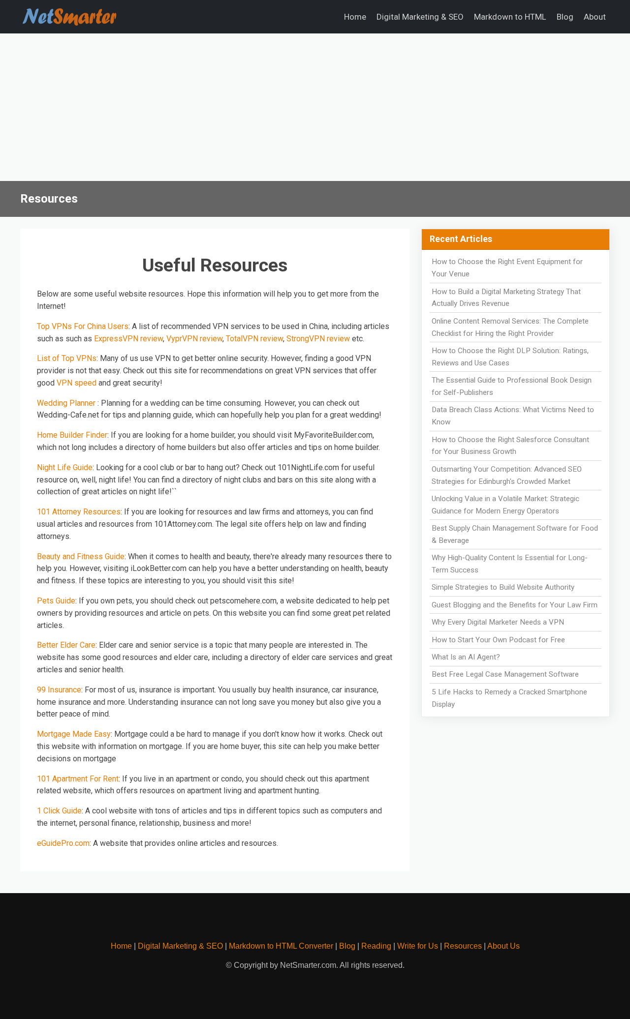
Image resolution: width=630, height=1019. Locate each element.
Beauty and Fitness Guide (81, 556)
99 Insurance (59, 689)
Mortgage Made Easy (74, 734)
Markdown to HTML (510, 17)
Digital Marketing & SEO (420, 17)
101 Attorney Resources (79, 511)
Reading (376, 946)
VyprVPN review (194, 338)
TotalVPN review (254, 338)
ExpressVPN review (128, 338)
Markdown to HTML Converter (281, 946)
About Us (503, 946)
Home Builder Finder (72, 435)
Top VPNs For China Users (82, 326)
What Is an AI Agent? (466, 657)
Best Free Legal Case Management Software (505, 674)
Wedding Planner (67, 403)
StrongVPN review (318, 338)
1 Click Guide (59, 810)
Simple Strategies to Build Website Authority (503, 587)
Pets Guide (56, 600)
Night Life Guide (65, 467)
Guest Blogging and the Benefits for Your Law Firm (515, 604)
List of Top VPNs (66, 358)
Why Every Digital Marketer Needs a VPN (498, 622)
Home (355, 17)
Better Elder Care (66, 645)
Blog (565, 17)
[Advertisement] (315, 107)
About (595, 17)
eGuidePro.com (63, 843)
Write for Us (417, 946)
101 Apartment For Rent (78, 778)
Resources (463, 946)
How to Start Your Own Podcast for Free (498, 639)
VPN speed (76, 383)
